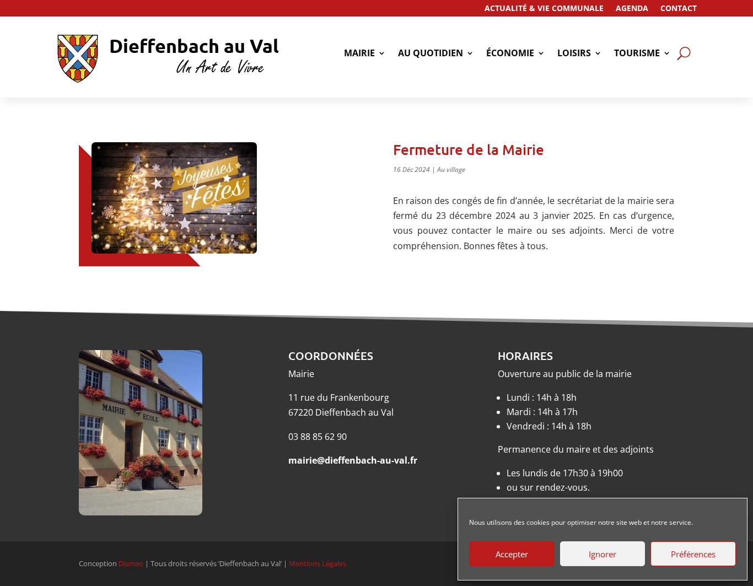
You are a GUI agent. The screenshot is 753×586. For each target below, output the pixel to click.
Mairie (359, 54)
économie (510, 54)
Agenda (632, 8)
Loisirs (574, 54)
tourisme (637, 54)
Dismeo (131, 563)
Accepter (512, 554)
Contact (678, 8)
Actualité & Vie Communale (544, 8)
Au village (451, 169)
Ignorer (602, 554)
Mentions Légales (317, 563)
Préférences (693, 554)
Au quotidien (430, 54)
